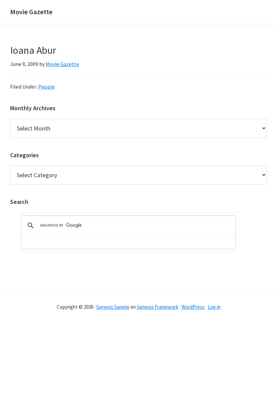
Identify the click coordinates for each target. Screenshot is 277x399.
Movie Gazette (31, 11)
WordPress (193, 307)
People (46, 86)
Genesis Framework (157, 307)
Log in (214, 307)
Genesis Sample (112, 307)
